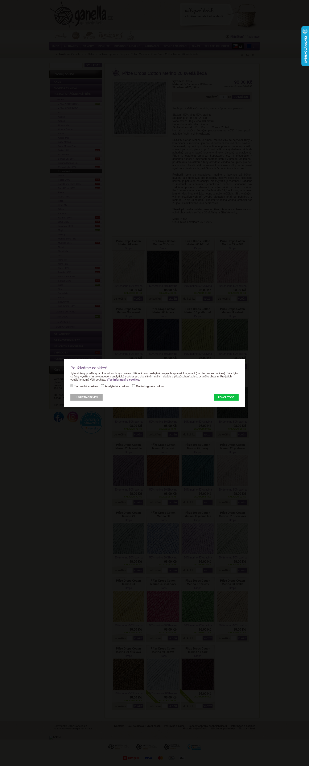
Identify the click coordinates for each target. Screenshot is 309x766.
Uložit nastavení (86, 397)
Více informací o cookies (123, 379)
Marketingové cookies (150, 386)
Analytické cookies (117, 386)
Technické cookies (86, 386)
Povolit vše (226, 397)
